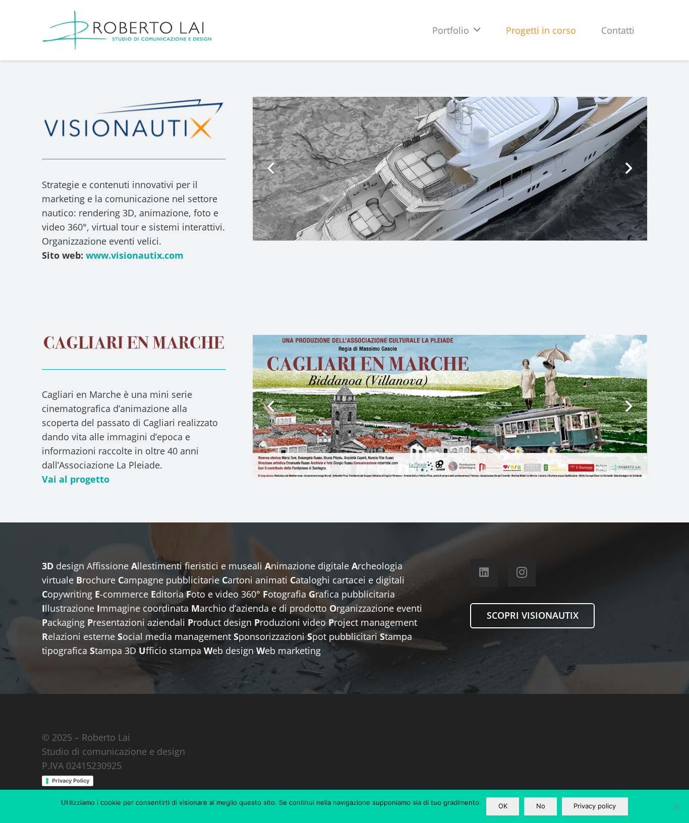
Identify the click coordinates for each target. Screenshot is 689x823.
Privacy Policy (70, 780)
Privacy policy (594, 806)
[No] (676, 806)
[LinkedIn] (484, 572)
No (540, 806)
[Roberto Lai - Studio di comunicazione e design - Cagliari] (127, 30)
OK (502, 806)
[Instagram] (522, 572)
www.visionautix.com (135, 255)
